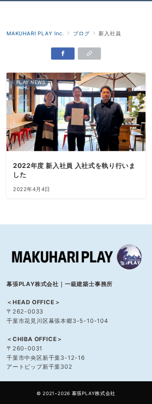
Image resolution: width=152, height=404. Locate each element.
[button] (89, 53)
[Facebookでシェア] (62, 53)
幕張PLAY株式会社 (94, 393)
